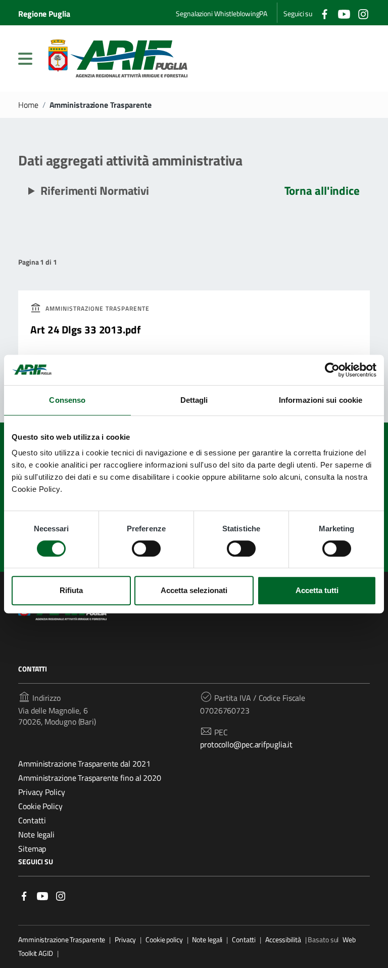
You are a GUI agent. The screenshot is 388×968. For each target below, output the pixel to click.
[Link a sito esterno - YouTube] (42, 895)
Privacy (125, 940)
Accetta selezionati (194, 590)
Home (28, 105)
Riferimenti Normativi (94, 190)
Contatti (32, 820)
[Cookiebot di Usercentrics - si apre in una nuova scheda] (332, 369)
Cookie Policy (40, 806)
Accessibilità (283, 940)
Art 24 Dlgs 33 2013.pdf (85, 329)
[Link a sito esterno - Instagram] (61, 895)
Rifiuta (71, 590)
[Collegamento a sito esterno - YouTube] (344, 13)
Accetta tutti (317, 590)
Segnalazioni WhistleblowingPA (221, 13)
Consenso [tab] (67, 400)
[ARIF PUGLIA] (117, 58)
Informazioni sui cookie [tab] (320, 400)
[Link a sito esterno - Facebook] (24, 895)
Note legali (36, 834)
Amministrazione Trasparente (61, 940)
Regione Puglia (44, 14)
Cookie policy (164, 940)
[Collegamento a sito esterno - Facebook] (324, 13)
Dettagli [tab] (194, 400)
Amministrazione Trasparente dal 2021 (84, 763)
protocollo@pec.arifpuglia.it (246, 744)
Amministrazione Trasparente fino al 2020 (89, 778)
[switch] (146, 548)
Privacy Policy (41, 792)
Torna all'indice (322, 190)
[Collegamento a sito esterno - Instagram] (363, 13)
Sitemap (32, 849)
